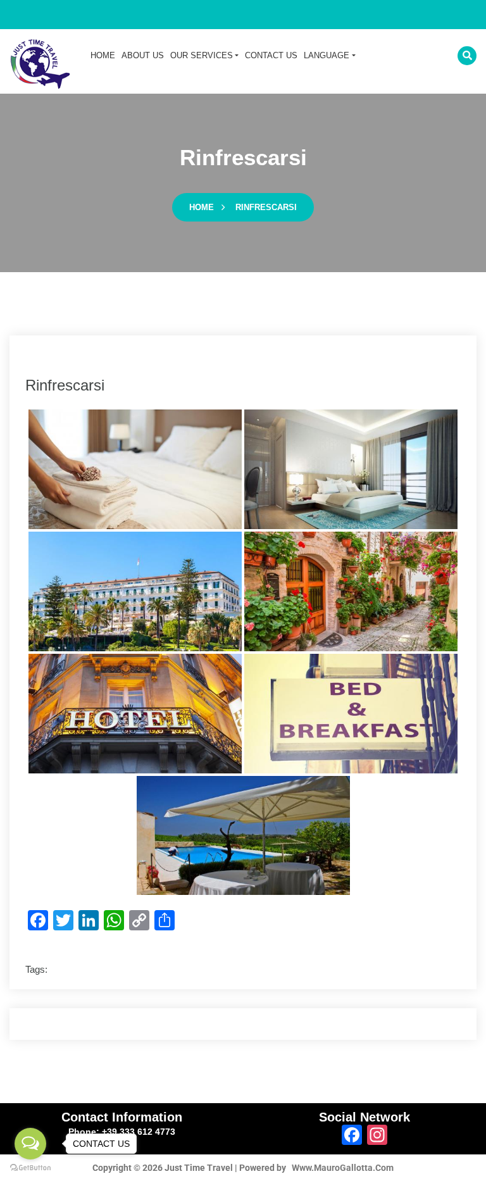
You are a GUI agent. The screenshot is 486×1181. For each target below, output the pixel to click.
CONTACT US (271, 55)
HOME (102, 55)
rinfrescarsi (266, 207)
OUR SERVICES (201, 55)
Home (201, 207)
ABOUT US (143, 55)
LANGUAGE (326, 55)
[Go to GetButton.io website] (30, 1168)
